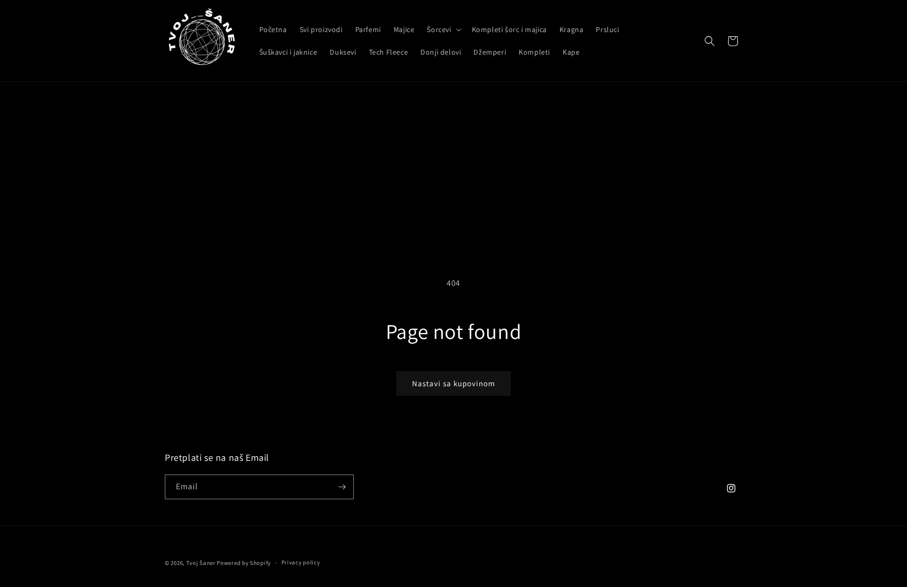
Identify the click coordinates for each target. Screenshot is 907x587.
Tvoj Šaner (201, 563)
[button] (442, 29)
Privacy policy (300, 562)
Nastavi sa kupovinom (453, 383)
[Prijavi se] (341, 487)
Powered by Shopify (244, 563)
